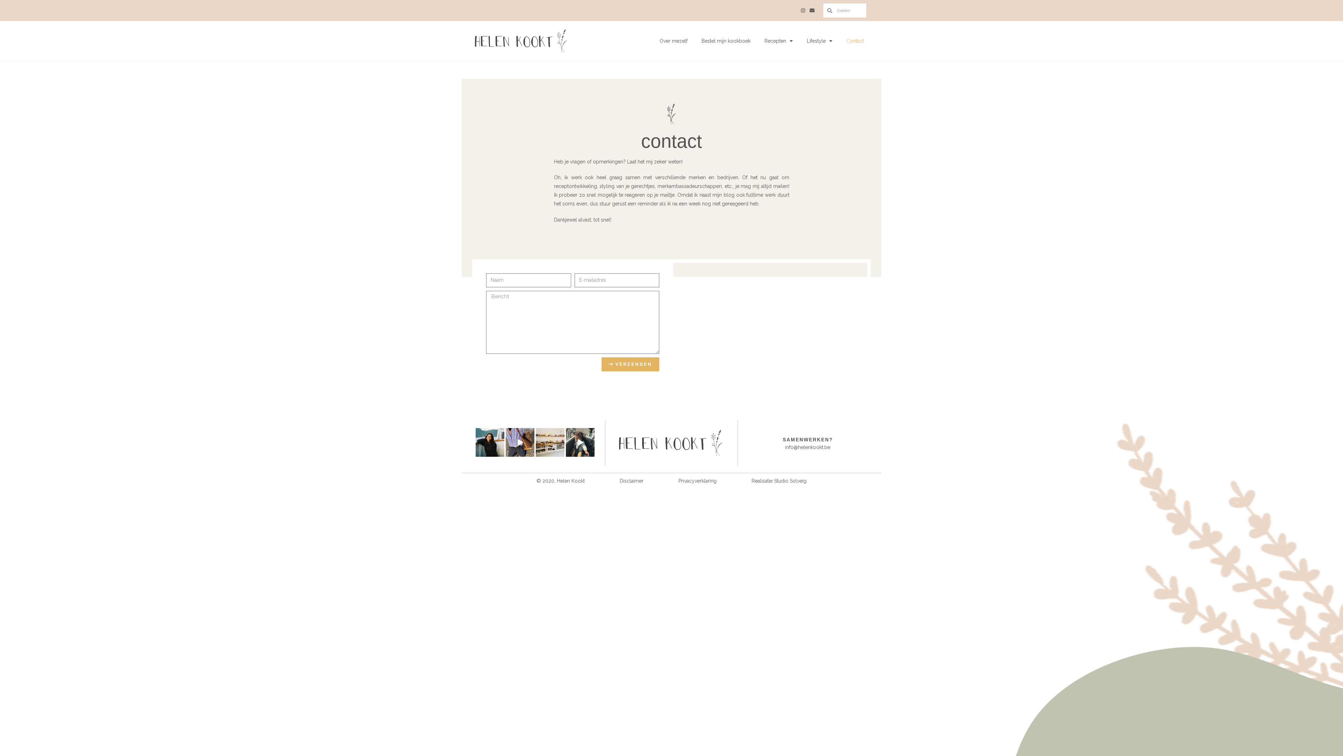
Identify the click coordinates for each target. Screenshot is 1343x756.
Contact (855, 41)
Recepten (775, 41)
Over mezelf (674, 41)
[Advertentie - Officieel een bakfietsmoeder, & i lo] (580, 442)
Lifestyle (816, 41)
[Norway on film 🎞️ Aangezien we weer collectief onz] (490, 442)
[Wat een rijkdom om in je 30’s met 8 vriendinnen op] (550, 442)
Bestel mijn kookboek (726, 41)
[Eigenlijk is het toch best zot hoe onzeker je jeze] (520, 442)
